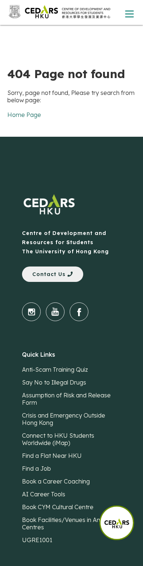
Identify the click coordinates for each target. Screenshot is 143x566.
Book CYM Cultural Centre (58, 507)
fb (79, 311)
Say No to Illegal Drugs (54, 382)
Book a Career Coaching (56, 481)
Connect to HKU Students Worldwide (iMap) (58, 439)
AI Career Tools (43, 494)
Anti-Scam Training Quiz (55, 369)
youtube (55, 311)
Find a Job (36, 468)
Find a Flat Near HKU (52, 455)
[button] (121, 519)
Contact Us (49, 274)
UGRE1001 (37, 540)
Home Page (24, 114)
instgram (31, 311)
